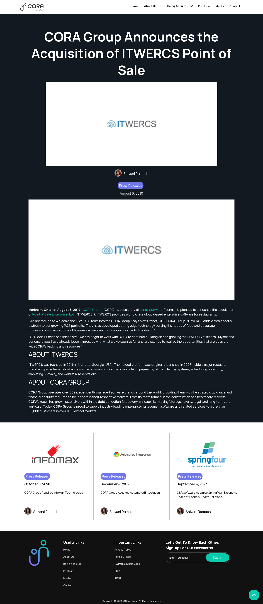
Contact (234, 6)
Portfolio (204, 6)
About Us (68, 556)
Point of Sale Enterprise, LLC (53, 314)
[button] (152, 6)
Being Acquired (72, 563)
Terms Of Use (123, 556)
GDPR (118, 571)
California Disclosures (127, 563)
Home (134, 6)
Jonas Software (151, 309)
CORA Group (92, 309)
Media (219, 6)
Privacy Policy (123, 549)
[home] (31, 7)
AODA (118, 578)
